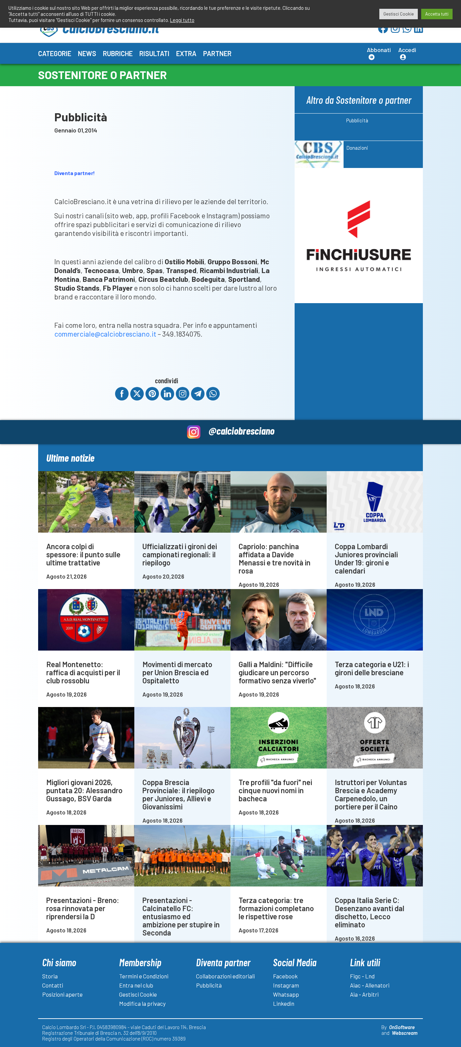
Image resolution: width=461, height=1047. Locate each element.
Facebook (285, 976)
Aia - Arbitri (364, 994)
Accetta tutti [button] (437, 14)
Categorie (54, 53)
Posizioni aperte (62, 994)
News (87, 53)
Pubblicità (209, 985)
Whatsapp (286, 994)
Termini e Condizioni (143, 976)
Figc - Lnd (362, 976)
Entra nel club (136, 985)
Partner (217, 53)
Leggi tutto (182, 20)
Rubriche (118, 53)
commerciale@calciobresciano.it (105, 334)
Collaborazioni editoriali (225, 976)
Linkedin (283, 1003)
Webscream (404, 1033)
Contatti (52, 985)
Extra (186, 53)
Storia (50, 976)
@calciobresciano (241, 430)
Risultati (154, 53)
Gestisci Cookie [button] (398, 14)
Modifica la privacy (142, 1003)
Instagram (286, 985)
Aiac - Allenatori (369, 985)
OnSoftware (402, 1027)
